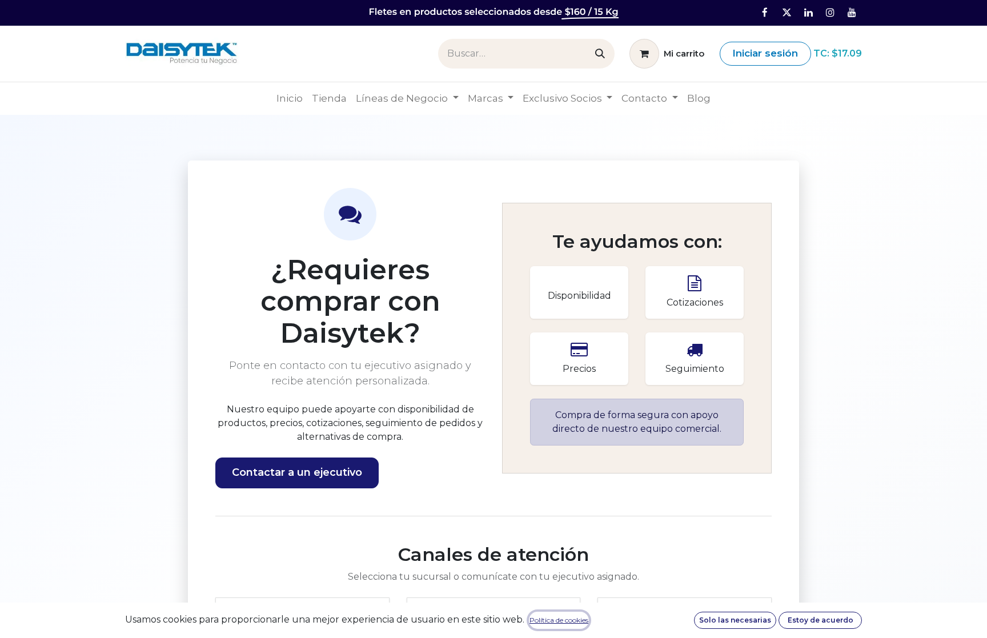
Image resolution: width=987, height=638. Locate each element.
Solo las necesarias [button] (735, 620)
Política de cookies (558, 620)
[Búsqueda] (600, 54)
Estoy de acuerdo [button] (820, 620)
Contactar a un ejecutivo (297, 472)
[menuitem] (289, 99)
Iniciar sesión (765, 53)
